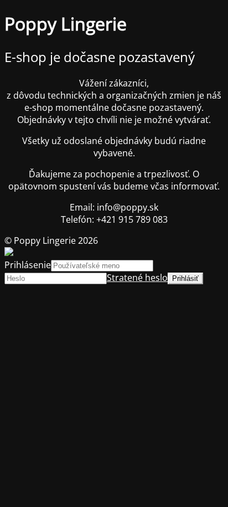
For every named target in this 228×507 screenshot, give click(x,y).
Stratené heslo (137, 278)
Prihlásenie (27, 265)
